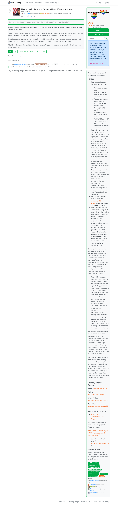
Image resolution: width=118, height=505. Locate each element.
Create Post (38, 3)
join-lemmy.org (104, 502)
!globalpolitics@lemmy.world (98, 400)
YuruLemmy (16, 2)
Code (95, 502)
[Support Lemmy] (59, 2)
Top (15, 52)
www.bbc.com (25, 11)
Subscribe (98, 30)
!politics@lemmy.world (96, 394)
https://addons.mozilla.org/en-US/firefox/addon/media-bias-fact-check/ (98, 433)
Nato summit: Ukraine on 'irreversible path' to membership (46, 9)
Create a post (98, 34)
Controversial (23, 52)
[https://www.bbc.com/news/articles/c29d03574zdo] (16, 12)
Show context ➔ (13, 60)
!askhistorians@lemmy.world (98, 406)
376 (24, 16)
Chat (43, 52)
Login (100, 3)
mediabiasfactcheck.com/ (100, 443)
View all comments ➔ (15, 56)
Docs (90, 502)
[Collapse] (9, 64)
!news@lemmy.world (100, 388)
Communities (28, 3)
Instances (84, 502)
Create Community (50, 3)
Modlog (102, 476)
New (31, 52)
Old (37, 52)
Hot (10, 52)
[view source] (34, 16)
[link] (28, 16)
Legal (77, 502)
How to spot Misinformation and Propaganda (97, 417)
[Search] (96, 2)
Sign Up (106, 3)
